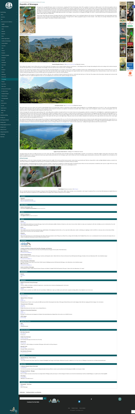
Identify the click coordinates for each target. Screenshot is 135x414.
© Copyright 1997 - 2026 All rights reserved (76, 410)
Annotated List (23, 234)
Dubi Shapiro (75, 189)
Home (21, 2)
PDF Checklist (23, 222)
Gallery (22, 385)
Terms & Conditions (82, 408)
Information (23, 275)
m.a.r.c (66, 105)
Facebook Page (23, 317)
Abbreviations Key (24, 295)
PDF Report (23, 359)
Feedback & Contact (75, 408)
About (69, 408)
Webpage (22, 288)
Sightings (22, 324)
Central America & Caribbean (34, 2)
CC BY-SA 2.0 (70, 105)
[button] (133, 6)
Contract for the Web (33, 402)
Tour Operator (23, 333)
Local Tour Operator (24, 338)
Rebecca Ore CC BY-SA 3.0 (70, 64)
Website (30, 34)
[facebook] (91, 399)
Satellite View (23, 300)
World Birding (25, 2)
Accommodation (23, 367)
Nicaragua (43, 2)
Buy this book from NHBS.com (26, 252)
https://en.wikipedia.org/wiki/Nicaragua (28, 201)
